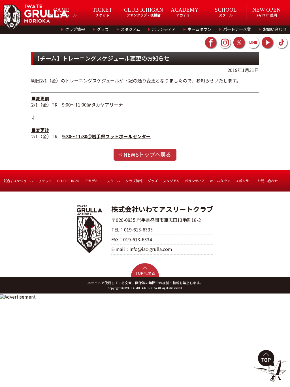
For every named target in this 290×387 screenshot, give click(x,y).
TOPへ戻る (145, 273)
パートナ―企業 (237, 29)
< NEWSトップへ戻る (145, 154)
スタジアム (130, 29)
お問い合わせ (275, 29)
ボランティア (164, 29)
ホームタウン (199, 29)
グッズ (103, 29)
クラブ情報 (75, 29)
